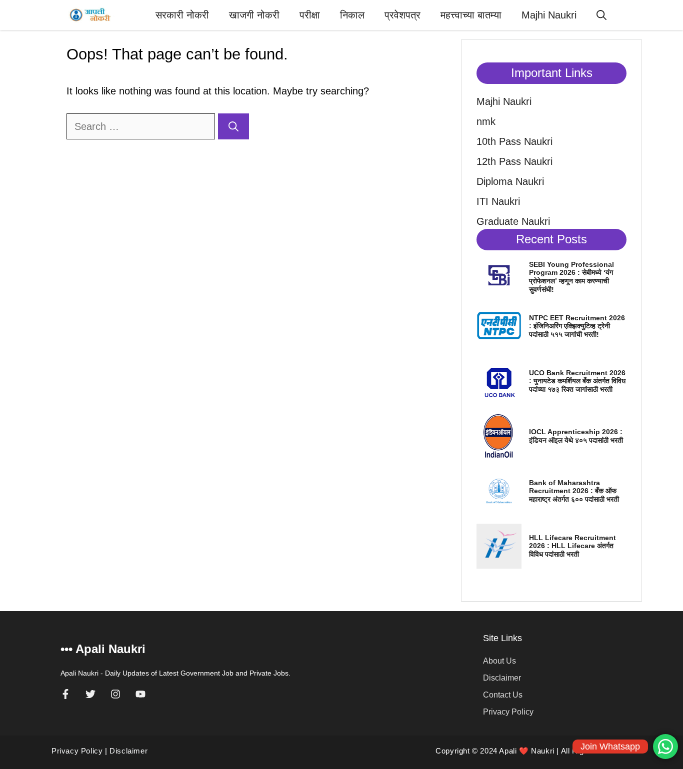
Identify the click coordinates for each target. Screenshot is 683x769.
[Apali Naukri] (90, 15)
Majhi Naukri (549, 14)
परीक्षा (310, 14)
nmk (486, 121)
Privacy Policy (508, 712)
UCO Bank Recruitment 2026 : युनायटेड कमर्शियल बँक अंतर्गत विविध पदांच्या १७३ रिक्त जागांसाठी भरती (577, 381)
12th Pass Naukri (514, 161)
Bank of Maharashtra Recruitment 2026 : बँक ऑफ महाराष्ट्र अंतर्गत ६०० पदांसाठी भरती (574, 491)
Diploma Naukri (510, 181)
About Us (499, 661)
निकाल (352, 14)
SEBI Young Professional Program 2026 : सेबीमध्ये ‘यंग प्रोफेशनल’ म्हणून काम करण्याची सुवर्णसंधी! (571, 276)
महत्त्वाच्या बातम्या (471, 14)
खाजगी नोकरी (254, 14)
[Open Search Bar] (601, 15)
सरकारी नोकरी (182, 14)
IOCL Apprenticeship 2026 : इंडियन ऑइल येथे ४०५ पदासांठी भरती (576, 436)
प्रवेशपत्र (402, 14)
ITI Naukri (498, 201)
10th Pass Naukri (514, 141)
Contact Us (502, 695)
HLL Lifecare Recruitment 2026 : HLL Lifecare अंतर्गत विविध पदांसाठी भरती (572, 546)
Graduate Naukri (513, 221)
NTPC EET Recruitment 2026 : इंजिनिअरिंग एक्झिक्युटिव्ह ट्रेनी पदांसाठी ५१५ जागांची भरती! (577, 326)
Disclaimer (502, 678)
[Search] (233, 126)
